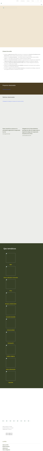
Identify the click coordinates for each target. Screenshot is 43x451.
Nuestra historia (6, 446)
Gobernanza (5, 448)
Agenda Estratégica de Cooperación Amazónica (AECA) (14, 101)
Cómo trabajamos (6, 449)
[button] (41, 4)
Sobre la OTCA (5, 444)
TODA (4, 89)
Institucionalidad (7, 89)
